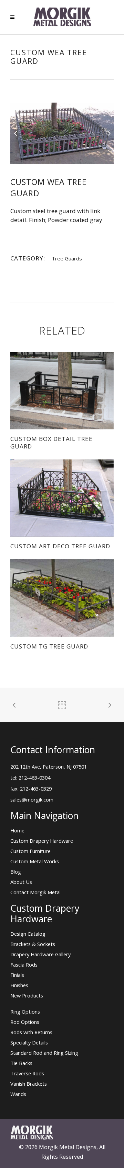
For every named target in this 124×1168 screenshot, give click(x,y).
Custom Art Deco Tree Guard (60, 546)
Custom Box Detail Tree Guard (51, 442)
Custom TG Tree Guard (49, 646)
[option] (62, 133)
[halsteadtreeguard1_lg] (62, 132)
